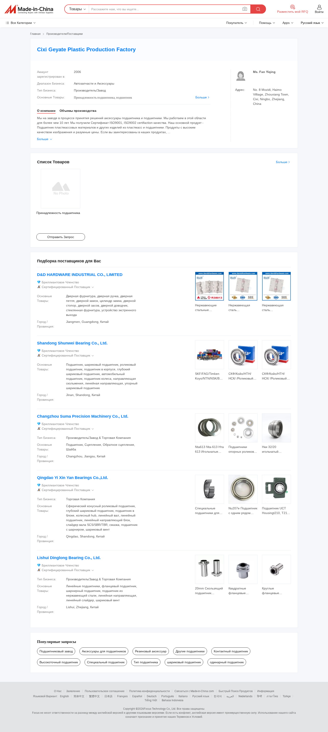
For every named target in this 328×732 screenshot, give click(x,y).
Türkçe (287, 696)
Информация (265, 691)
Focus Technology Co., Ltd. (160, 708)
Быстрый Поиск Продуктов (236, 691)
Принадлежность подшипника (58, 213)
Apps (286, 23)
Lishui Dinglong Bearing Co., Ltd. (69, 558)
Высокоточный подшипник (58, 662)
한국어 (218, 696)
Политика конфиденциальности (149, 691)
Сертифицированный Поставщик (68, 287)
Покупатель (234, 23)
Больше (201, 97)
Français (122, 696)
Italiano (183, 696)
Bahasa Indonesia (172, 700)
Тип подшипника (146, 662)
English (64, 696)
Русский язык (200, 696)
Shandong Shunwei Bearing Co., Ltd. (72, 343)
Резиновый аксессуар (150, 651)
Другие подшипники (190, 651)
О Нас (58, 691)
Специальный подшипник (106, 662)
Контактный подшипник (231, 651)
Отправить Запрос (60, 237)
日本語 (108, 696)
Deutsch (152, 696)
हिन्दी (259, 696)
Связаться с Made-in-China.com (194, 691)
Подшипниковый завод (56, 651)
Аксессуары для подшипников (104, 651)
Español (137, 696)
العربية (230, 696)
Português (167, 696)
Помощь (265, 23)
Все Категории (21, 23)
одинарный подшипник (227, 662)
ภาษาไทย (272, 696)
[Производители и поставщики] (28, 9)
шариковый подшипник (184, 662)
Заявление (73, 691)
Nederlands (245, 696)
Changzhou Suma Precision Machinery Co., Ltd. (82, 416)
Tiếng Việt (151, 700)
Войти (319, 12)
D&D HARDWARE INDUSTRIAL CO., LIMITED (79, 274)
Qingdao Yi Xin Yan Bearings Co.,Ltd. (72, 477)
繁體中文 (94, 696)
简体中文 (79, 696)
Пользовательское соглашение (105, 691)
